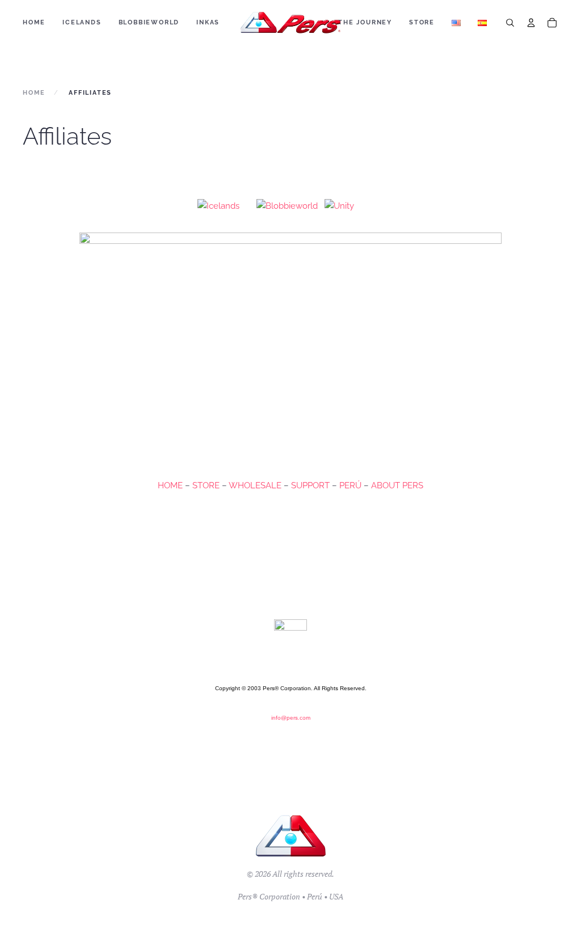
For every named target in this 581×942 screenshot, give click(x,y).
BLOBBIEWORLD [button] (149, 22)
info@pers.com (290, 718)
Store (422, 22)
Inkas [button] (208, 22)
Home (34, 22)
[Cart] (552, 22)
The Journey (365, 22)
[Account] (531, 22)
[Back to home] (290, 22)
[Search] (510, 22)
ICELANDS (81, 22)
